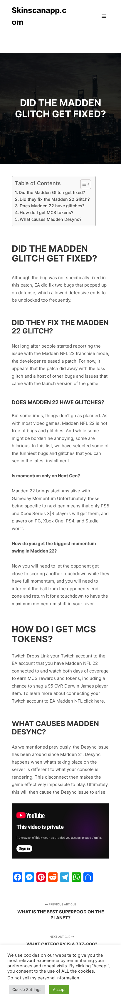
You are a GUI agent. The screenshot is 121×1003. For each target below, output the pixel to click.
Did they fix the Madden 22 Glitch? (55, 199)
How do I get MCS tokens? (46, 212)
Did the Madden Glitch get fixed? (52, 192)
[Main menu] (104, 16)
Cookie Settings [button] (26, 989)
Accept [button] (59, 989)
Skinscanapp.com (39, 16)
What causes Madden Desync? (50, 219)
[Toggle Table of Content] (83, 184)
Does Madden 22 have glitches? (52, 205)
